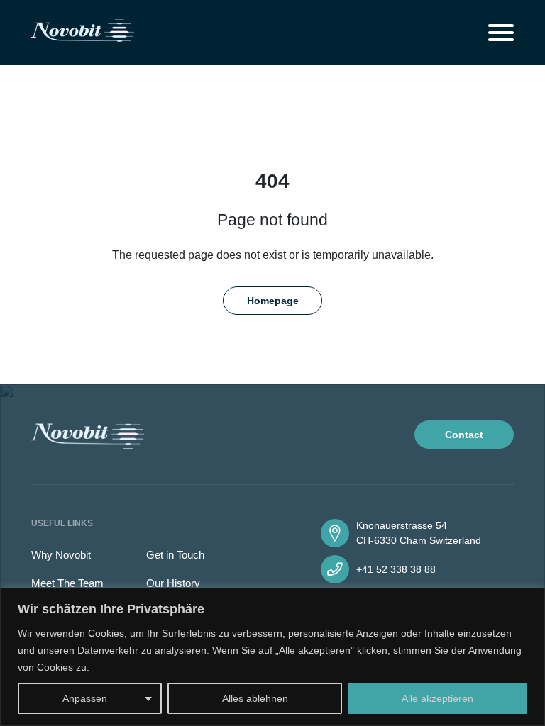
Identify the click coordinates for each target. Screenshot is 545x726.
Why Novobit (61, 555)
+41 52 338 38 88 (396, 569)
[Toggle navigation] (501, 32)
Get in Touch (175, 555)
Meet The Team (67, 583)
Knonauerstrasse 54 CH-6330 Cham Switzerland (418, 533)
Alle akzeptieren (437, 698)
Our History (173, 583)
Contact (464, 434)
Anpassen (84, 698)
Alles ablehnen (255, 698)
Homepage (273, 300)
